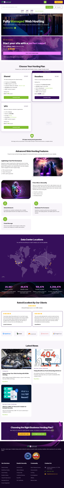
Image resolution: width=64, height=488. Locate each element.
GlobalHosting (45, 368)
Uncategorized (5, 371)
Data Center (36, 368)
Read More (5, 381)
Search (50, 7)
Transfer (58, 7)
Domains (40, 368)
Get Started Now (8, 28)
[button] (45, 2)
